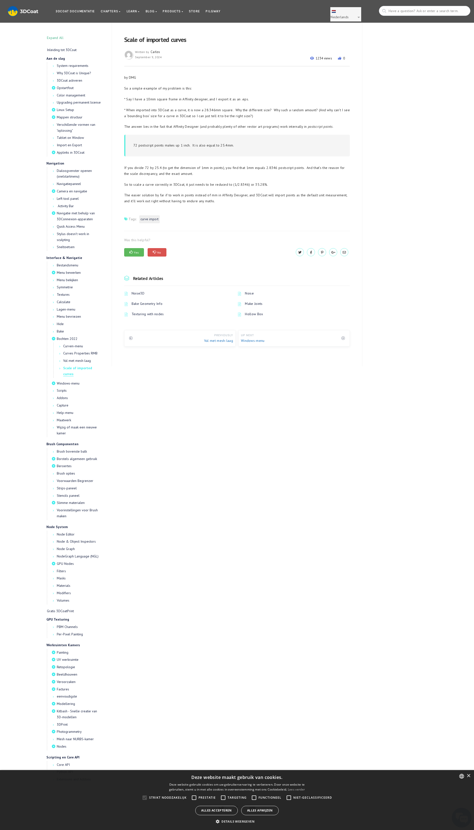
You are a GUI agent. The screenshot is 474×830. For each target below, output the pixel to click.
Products (172, 11)
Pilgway (213, 11)
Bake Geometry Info (147, 303)
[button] (237, 821)
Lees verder (296, 789)
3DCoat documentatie (75, 11)
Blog (150, 11)
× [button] (468, 776)
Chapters (110, 11)
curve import (149, 219)
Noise (249, 293)
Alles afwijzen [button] (260, 810)
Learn (132, 11)
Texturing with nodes (148, 314)
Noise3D (138, 293)
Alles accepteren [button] (216, 810)
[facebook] (310, 252)
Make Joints (253, 303)
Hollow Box (254, 314)
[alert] (237, 800)
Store (194, 11)
